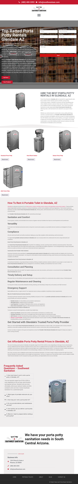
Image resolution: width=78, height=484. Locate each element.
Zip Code (60, 34)
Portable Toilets (27, 477)
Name (41, 29)
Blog (50, 477)
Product (42, 39)
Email (41, 34)
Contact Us (61, 477)
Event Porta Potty (45, 43)
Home (14, 477)
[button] (39, 15)
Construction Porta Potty (47, 41)
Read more (5, 159)
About (41, 477)
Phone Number (62, 29)
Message (42, 45)
